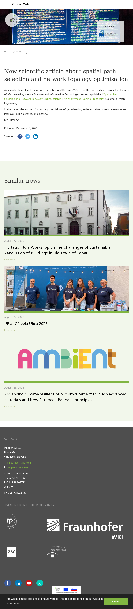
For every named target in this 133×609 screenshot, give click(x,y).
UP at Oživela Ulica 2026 (26, 324)
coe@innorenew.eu (18, 467)
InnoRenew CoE (16, 4)
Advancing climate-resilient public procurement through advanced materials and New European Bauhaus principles (65, 397)
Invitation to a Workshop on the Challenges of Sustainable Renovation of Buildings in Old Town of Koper (57, 250)
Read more (10, 260)
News (19, 52)
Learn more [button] (13, 603)
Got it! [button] (116, 601)
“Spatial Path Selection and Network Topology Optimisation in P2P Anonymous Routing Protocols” (61, 96)
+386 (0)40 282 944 (19, 463)
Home (7, 52)
